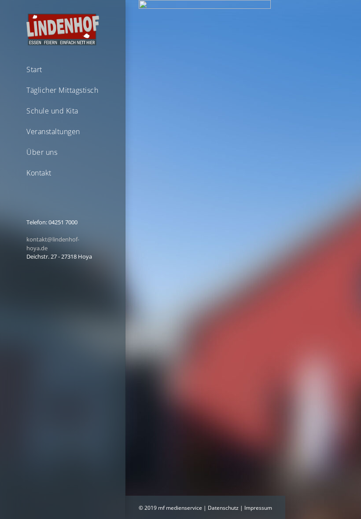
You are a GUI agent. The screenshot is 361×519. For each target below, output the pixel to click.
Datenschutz (223, 508)
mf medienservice (180, 508)
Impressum (258, 508)
